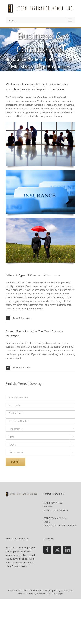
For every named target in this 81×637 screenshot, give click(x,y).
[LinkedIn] (67, 550)
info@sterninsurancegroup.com (59, 525)
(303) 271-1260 (59, 518)
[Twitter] (57, 550)
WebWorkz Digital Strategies (50, 593)
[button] (40, 318)
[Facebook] (47, 550)
